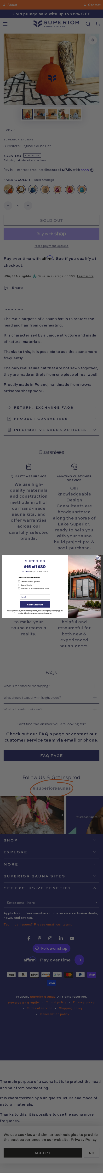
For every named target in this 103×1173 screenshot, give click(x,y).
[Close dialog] (98, 558)
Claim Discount (35, 604)
